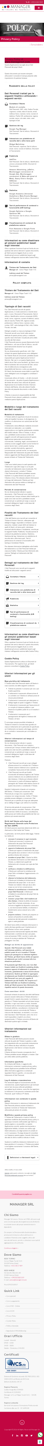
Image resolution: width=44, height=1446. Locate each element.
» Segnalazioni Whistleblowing (15, 1331)
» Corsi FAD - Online (12, 1306)
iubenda (7, 1173)
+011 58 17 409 (16, 1266)
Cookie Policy (24, 666)
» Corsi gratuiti (10, 1296)
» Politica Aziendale (11, 1326)
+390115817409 (37, 2)
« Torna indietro (36, 44)
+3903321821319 (17, 1277)
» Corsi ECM (9, 1311)
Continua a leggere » (11, 1248)
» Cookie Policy (10, 1321)
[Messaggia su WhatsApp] (40, 1435)
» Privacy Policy (10, 1316)
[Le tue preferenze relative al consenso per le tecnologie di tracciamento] (40, 1442)
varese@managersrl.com (18, 1280)
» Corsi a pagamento (12, 1301)
